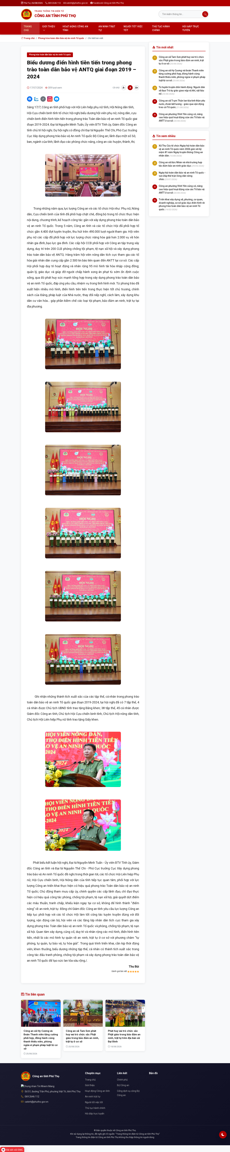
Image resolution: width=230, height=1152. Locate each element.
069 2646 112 (54, 3)
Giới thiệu (48, 26)
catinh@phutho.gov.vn (77, 3)
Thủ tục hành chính (161, 28)
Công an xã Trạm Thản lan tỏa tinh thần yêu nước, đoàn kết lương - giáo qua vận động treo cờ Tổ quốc (182, 104)
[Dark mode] (223, 1135)
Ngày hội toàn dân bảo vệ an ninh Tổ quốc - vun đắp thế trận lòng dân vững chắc (182, 176)
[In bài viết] (56, 99)
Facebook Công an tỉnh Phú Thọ (108, 3)
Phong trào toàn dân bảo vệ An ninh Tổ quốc (61, 38)
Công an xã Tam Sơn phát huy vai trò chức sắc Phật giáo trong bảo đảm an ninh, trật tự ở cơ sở (181, 60)
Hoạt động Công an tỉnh (75, 28)
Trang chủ (28, 28)
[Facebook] (29, 99)
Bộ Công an (123, 1085)
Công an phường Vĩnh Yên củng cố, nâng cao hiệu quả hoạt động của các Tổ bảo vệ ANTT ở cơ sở (182, 117)
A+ (136, 87)
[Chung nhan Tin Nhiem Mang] (37, 1086)
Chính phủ (122, 1079)
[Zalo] (36, 99)
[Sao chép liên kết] (43, 99)
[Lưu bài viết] (50, 99)
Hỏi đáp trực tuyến (190, 28)
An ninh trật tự (106, 28)
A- (124, 87)
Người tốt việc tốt (133, 28)
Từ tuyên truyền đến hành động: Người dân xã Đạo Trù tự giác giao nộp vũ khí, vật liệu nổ (182, 90)
